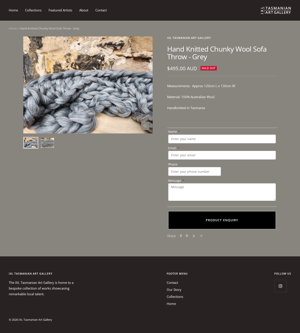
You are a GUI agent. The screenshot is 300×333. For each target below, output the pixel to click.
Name (174, 132)
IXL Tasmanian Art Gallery (189, 38)
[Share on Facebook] (181, 236)
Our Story (174, 289)
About (83, 10)
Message (176, 180)
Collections (33, 10)
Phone (172, 164)
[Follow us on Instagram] (280, 286)
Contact (101, 10)
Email (173, 148)
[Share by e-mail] (201, 236)
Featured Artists (60, 10)
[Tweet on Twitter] (194, 236)
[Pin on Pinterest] (187, 236)
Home (13, 10)
